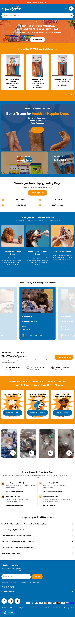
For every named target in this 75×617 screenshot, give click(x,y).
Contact (46, 608)
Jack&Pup (10, 608)
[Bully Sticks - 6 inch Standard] (12, 66)
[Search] (71, 15)
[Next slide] (44, 40)
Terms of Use (25, 582)
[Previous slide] (31, 40)
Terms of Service (56, 608)
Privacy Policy (69, 608)
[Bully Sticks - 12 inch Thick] (62, 66)
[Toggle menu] (2, 8)
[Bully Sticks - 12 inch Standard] (37, 66)
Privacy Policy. (34, 582)
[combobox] (37, 15)
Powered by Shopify (20, 608)
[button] (35, 40)
